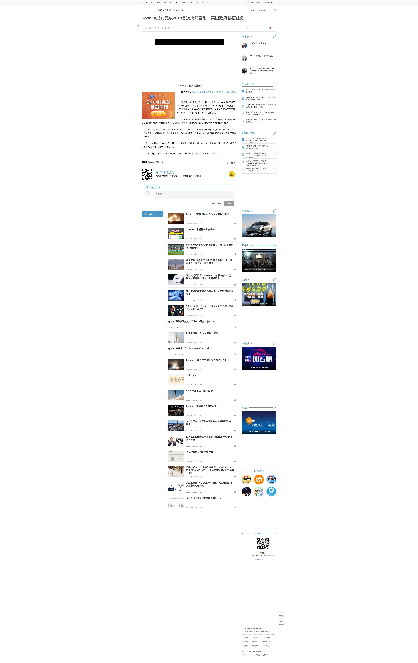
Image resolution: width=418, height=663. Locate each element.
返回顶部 (281, 631)
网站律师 (255, 646)
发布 (229, 203)
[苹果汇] (259, 491)
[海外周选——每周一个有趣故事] (259, 422)
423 (275, 161)
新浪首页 (145, 3)
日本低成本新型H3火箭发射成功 (202, 333)
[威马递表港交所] (259, 225)
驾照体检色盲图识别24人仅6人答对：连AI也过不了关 (257, 147)
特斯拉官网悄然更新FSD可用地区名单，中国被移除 (257, 169)
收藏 (236, 28)
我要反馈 (233, 163)
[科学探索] (246, 491)
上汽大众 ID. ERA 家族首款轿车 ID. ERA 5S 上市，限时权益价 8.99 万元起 (257, 140)
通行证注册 (266, 642)
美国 (157, 162)
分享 (258, 28)
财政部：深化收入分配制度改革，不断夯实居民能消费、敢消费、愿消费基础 (257, 155)
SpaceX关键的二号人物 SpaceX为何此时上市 (190, 348)
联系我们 (245, 642)
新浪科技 (161, 10)
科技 (177, 3)
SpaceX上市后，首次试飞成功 (201, 391)
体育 (158, 3)
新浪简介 (245, 637)
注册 (258, 2)
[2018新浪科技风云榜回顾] (259, 358)
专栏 (196, 3)
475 (275, 153)
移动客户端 (268, 2)
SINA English (267, 646)
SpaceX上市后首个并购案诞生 (201, 406)
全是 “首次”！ (193, 375)
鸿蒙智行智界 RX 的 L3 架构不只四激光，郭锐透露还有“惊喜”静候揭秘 (261, 106)
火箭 (161, 162)
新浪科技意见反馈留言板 (253, 628)
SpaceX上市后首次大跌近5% (200, 229)
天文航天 (176, 10)
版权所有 (265, 655)
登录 (213, 203)
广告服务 (255, 637)
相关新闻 (149, 214)
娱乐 (171, 3)
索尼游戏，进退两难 (258, 43)
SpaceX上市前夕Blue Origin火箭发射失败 (207, 214)
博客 (183, 3)
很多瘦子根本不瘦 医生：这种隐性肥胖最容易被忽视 (260, 91)
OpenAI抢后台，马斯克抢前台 (262, 56)
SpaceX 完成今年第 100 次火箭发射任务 (206, 360)
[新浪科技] (246, 479)
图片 (190, 3)
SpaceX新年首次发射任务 (189, 85)
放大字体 (229, 28)
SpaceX (151, 162)
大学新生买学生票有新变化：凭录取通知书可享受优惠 (261, 121)
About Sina (266, 637)
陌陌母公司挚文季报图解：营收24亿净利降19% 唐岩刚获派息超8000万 (262, 70)
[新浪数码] (259, 479)
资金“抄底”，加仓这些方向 (199, 452)
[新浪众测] (271, 491)
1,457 (274, 138)
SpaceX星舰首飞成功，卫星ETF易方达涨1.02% (191, 321)
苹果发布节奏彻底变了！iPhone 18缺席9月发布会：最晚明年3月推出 (260, 113)
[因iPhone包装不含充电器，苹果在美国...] (259, 260)
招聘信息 (255, 642)
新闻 (152, 3)
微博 (243, 28)
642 (275, 146)
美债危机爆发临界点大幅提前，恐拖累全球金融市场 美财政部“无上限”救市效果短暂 (257, 163)
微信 (251, 28)
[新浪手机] (271, 479)
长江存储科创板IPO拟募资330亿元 (203, 498)
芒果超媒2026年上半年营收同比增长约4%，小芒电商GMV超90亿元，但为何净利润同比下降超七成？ (210, 470)
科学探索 (168, 10)
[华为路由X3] (259, 294)
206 (275, 168)
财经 (165, 3)
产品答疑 (245, 646)
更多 (203, 3)
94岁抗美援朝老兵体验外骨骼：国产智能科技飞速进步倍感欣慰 (260, 98)
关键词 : (145, 162)
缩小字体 (222, 28)
